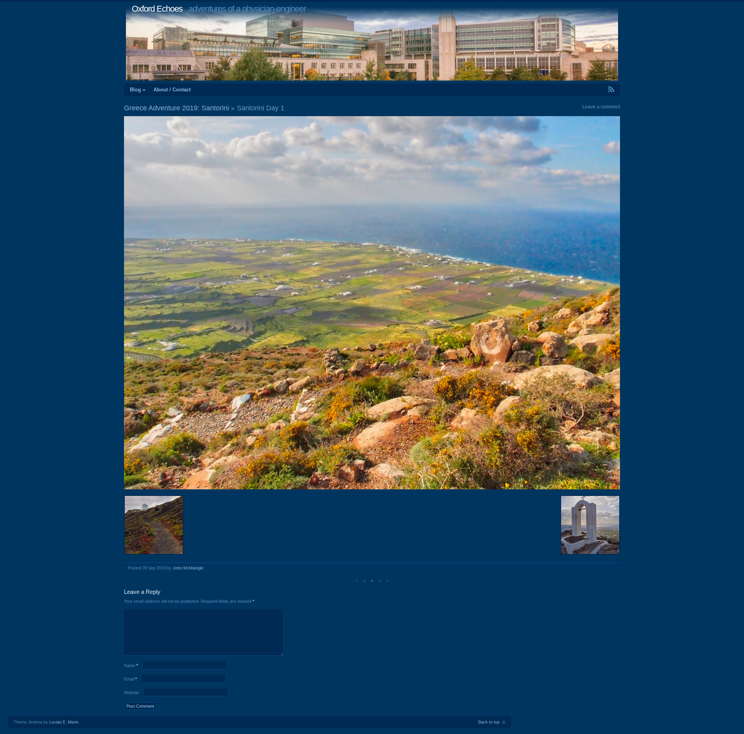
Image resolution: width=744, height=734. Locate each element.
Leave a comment (601, 107)
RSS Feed (593, 89)
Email (130, 679)
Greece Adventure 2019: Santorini (176, 108)
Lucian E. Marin (63, 722)
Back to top (488, 722)
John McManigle (188, 568)
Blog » (137, 90)
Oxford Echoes (157, 9)
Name (131, 665)
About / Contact (172, 90)
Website (131, 692)
